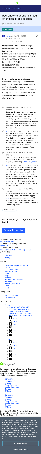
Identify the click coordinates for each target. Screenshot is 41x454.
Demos (8, 267)
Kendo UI (4, 246)
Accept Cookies (20, 443)
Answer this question (13, 230)
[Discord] (10, 335)
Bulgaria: (20, 313)
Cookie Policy (24, 432)
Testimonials (10, 297)
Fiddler (18, 8)
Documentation (11, 269)
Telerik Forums (9, 8)
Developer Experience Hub (16, 265)
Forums (8, 273)
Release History (11, 271)
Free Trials (9, 256)
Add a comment (9, 210)
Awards (8, 383)
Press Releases (11, 385)
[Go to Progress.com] (7, 365)
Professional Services (14, 279)
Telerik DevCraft (7, 242)
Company (9, 379)
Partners (8, 282)
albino (8, 36)
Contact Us (9, 305)
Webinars (8, 277)
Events (7, 286)
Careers (8, 389)
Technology (10, 381)
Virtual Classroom (12, 284)
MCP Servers (5, 250)
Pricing (7, 258)
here (7, 198)
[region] (20, 435)
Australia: (20, 315)
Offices (8, 391)
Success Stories (11, 295)
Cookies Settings (20, 450)
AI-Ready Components (21, 250)
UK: (19, 309)
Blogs (7, 275)
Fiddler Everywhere (29, 162)
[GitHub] (10, 333)
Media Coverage (12, 387)
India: (19, 311)
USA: (19, 307)
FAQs (7, 288)
